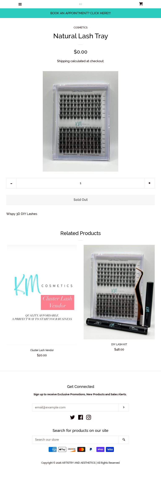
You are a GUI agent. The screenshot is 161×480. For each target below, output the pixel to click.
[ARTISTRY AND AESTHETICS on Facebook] (80, 418)
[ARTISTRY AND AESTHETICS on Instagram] (88, 418)
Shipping (63, 61)
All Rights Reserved (108, 462)
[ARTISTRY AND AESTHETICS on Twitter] (72, 418)
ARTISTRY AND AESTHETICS (79, 462)
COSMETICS (80, 27)
